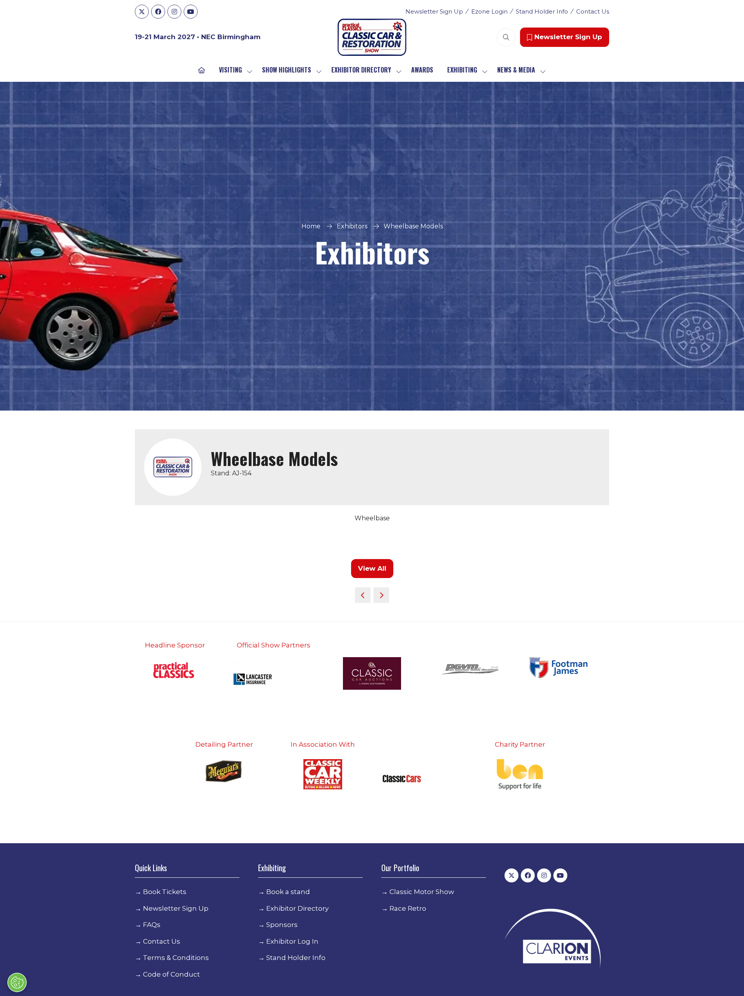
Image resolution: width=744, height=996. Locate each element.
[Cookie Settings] (17, 982)
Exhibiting (462, 69)
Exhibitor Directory (361, 69)
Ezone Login (489, 11)
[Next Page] (381, 595)
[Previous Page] (362, 595)
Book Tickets (164, 892)
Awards (422, 69)
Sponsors (282, 925)
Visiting (230, 69)
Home (310, 226)
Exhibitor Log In (292, 941)
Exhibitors (352, 226)
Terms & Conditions (176, 957)
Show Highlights (286, 69)
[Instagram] (174, 12)
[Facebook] (158, 12)
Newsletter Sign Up (434, 11)
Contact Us (592, 11)
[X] (142, 12)
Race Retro (407, 908)
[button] (506, 37)
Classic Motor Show (421, 892)
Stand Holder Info (542, 11)
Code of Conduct (171, 974)
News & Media (516, 69)
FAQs (151, 925)
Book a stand (288, 892)
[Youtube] (191, 12)
